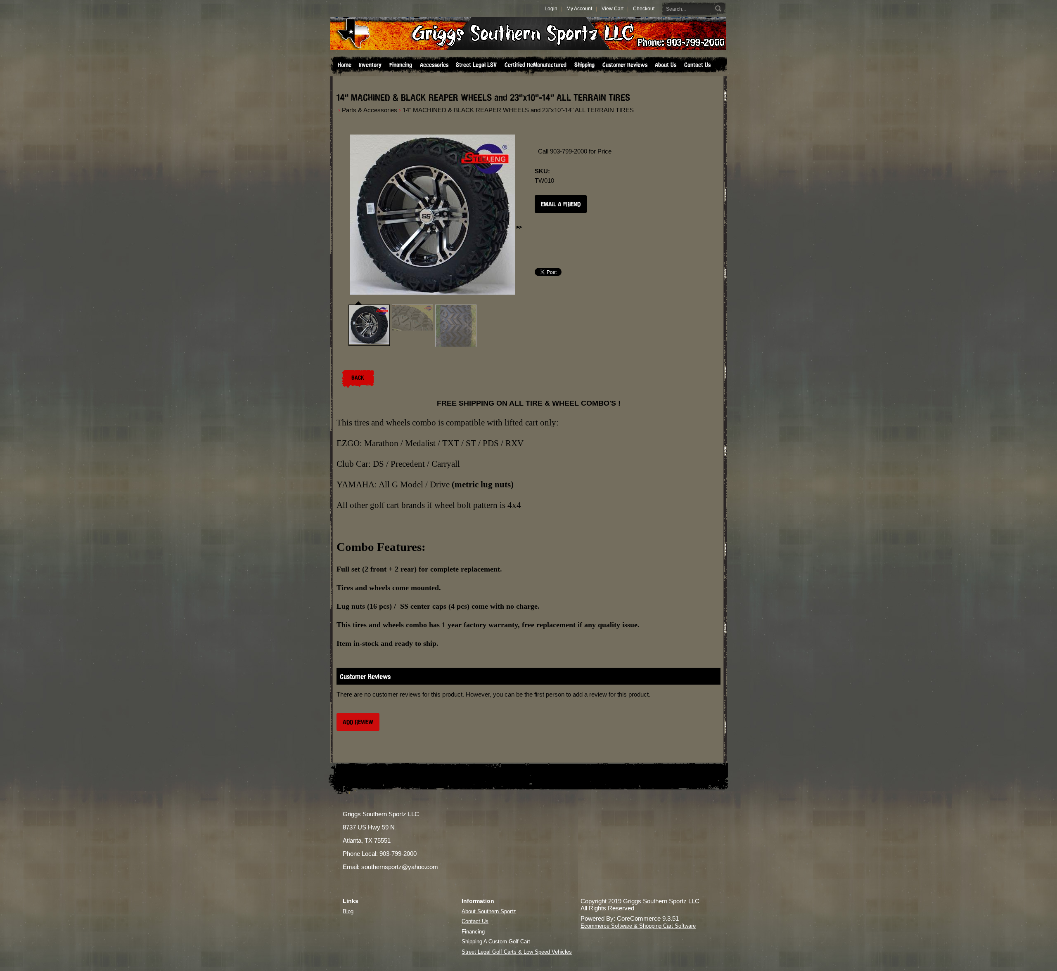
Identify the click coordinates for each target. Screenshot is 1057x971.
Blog (348, 911)
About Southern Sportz (489, 911)
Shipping (584, 65)
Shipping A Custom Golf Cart (496, 941)
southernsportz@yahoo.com (399, 866)
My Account (579, 9)
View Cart (612, 9)
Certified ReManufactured (535, 65)
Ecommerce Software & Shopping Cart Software (638, 926)
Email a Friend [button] (561, 204)
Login (551, 9)
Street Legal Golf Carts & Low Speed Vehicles (517, 952)
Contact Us (697, 65)
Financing (400, 65)
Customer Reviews (624, 65)
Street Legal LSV (476, 65)
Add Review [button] (358, 722)
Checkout (643, 9)
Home (344, 65)
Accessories (434, 65)
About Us (665, 65)
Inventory (370, 65)
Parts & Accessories (369, 109)
